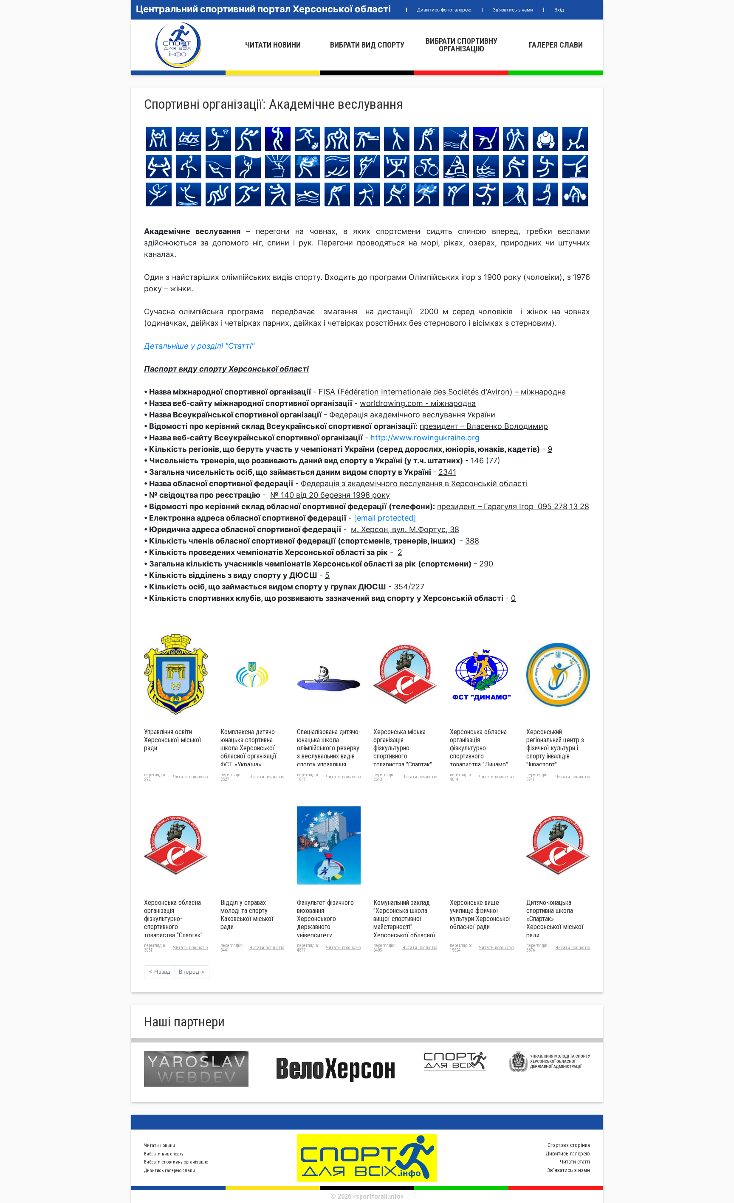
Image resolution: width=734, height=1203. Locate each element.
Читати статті (575, 1161)
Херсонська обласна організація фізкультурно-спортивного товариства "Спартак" (173, 919)
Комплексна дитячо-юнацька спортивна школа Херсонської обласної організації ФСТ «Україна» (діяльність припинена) (251, 752)
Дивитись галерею (567, 1153)
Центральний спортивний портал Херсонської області (263, 8)
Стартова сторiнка (569, 1145)
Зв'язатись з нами (513, 10)
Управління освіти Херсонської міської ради (172, 740)
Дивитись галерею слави (169, 1170)
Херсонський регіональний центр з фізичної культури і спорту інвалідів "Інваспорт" (555, 748)
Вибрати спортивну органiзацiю (461, 45)
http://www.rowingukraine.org (425, 437)
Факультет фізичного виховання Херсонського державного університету (325, 919)
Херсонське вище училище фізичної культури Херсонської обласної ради (480, 915)
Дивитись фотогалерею (444, 10)
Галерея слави (556, 44)
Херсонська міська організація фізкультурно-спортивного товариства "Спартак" (402, 748)
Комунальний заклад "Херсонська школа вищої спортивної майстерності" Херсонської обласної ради (404, 923)
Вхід (559, 10)
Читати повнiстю (190, 777)
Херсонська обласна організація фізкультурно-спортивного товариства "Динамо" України (479, 752)
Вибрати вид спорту (367, 44)
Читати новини (273, 44)
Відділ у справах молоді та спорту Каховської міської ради (247, 915)
